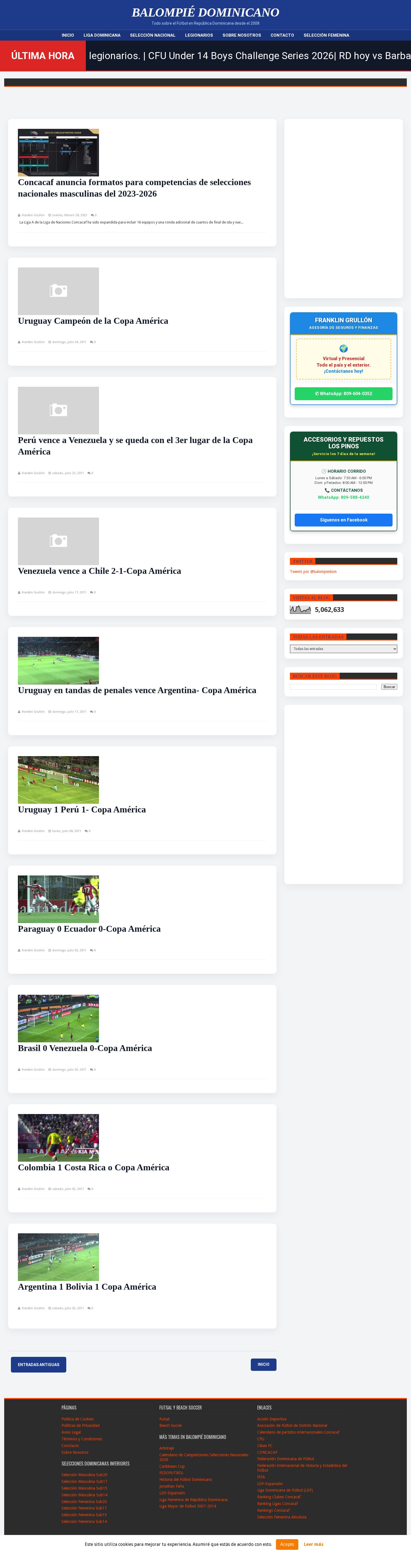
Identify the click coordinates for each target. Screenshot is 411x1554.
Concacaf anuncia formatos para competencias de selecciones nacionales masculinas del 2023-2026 (134, 188)
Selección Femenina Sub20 (84, 1501)
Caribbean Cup (172, 1466)
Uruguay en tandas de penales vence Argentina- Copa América (137, 690)
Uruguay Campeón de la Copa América (93, 321)
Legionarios (199, 35)
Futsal (164, 1419)
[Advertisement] (329, 209)
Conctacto (70, 1445)
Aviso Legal (71, 1432)
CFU (260, 1439)
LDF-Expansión (172, 1493)
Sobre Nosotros (242, 35)
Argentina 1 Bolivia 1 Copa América (87, 1287)
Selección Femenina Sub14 (84, 1521)
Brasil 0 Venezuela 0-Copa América (85, 1048)
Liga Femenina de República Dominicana (193, 1499)
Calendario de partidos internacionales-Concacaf (298, 1432)
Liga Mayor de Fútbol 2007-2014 (187, 1506)
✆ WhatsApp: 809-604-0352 (343, 393)
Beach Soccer (170, 1425)
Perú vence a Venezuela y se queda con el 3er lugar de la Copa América (135, 446)
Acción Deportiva (271, 1419)
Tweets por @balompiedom (313, 571)
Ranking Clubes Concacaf (279, 1497)
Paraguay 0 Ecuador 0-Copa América (89, 929)
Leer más (313, 1544)
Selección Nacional (153, 35)
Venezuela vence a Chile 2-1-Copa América (99, 571)
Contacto (282, 35)
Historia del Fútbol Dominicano (185, 1479)
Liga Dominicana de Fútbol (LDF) (285, 1490)
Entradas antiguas (38, 1364)
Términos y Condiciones (82, 1439)
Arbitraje (166, 1448)
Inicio (68, 35)
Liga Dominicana (102, 35)
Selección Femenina (326, 35)
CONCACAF (267, 1452)
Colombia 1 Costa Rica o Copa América (93, 1167)
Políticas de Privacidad (81, 1425)
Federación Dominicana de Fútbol (285, 1459)
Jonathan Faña (171, 1486)
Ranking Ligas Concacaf (277, 1503)
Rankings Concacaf (273, 1510)
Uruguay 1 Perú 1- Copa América (82, 809)
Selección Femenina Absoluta (281, 1517)
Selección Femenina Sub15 (84, 1515)
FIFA (261, 1477)
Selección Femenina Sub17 (84, 1508)
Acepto (287, 1544)
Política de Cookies (78, 1419)
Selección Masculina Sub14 (84, 1495)
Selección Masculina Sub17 (84, 1481)
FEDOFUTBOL (171, 1473)
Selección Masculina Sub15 (84, 1488)
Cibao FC (265, 1445)
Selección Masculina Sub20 (84, 1475)
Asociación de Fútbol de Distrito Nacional (292, 1425)
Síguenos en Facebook (344, 520)
